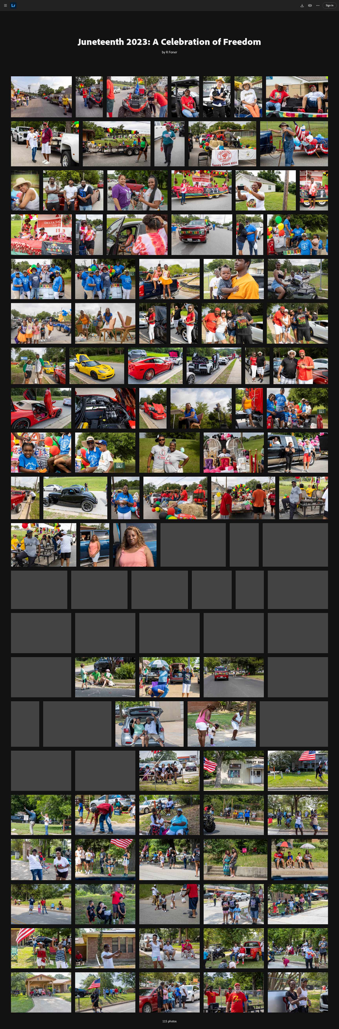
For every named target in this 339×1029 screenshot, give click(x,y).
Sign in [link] (330, 5)
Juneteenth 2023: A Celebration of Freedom (169, 41)
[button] (5, 5)
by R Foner (169, 52)
